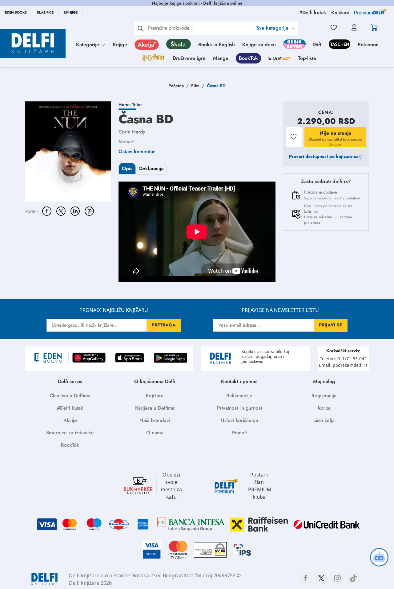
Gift (317, 44)
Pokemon (368, 44)
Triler (137, 104)
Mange (220, 58)
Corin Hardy (132, 131)
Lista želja (324, 420)
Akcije (70, 420)
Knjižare (155, 395)
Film (195, 86)
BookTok (248, 58)
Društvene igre (189, 58)
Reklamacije (239, 395)
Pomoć (239, 432)
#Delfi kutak (70, 407)
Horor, (125, 104)
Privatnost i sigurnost (239, 407)
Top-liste (307, 58)
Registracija (324, 395)
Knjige (120, 44)
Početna (176, 86)
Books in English (216, 44)
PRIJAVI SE (330, 325)
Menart (126, 141)
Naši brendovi (154, 420)
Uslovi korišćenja (239, 420)
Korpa (324, 407)
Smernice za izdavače (70, 432)
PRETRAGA (164, 325)
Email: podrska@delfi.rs (343, 365)
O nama (154, 432)
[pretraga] (141, 28)
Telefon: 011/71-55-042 (343, 359)
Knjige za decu (259, 44)
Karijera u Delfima (155, 407)
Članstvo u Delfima (70, 395)
